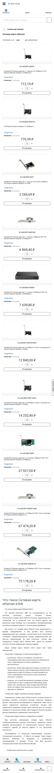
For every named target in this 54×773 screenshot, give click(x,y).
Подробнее (8, 77)
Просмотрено (40, 770)
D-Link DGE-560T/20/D (27, 398)
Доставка (26, 762)
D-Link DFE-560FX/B (27, 232)
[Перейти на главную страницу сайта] (19, 3)
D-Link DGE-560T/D (27, 122)
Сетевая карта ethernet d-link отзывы (19, 750)
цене (18, 40)
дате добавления (31, 40)
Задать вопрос (53, 386)
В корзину (27, 93)
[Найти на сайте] (49, 20)
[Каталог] (4, 3)
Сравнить (6, 770)
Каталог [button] (7, 762)
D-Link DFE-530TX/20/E (27, 343)
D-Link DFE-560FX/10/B (27, 509)
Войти (27, 13)
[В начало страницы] (49, 769)
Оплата (17, 762)
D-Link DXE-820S (27, 453)
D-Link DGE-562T (27, 177)
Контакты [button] (6, 13)
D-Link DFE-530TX (27, 66)
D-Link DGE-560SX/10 (27, 564)
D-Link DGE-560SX (27, 288)
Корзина (48, 13)
